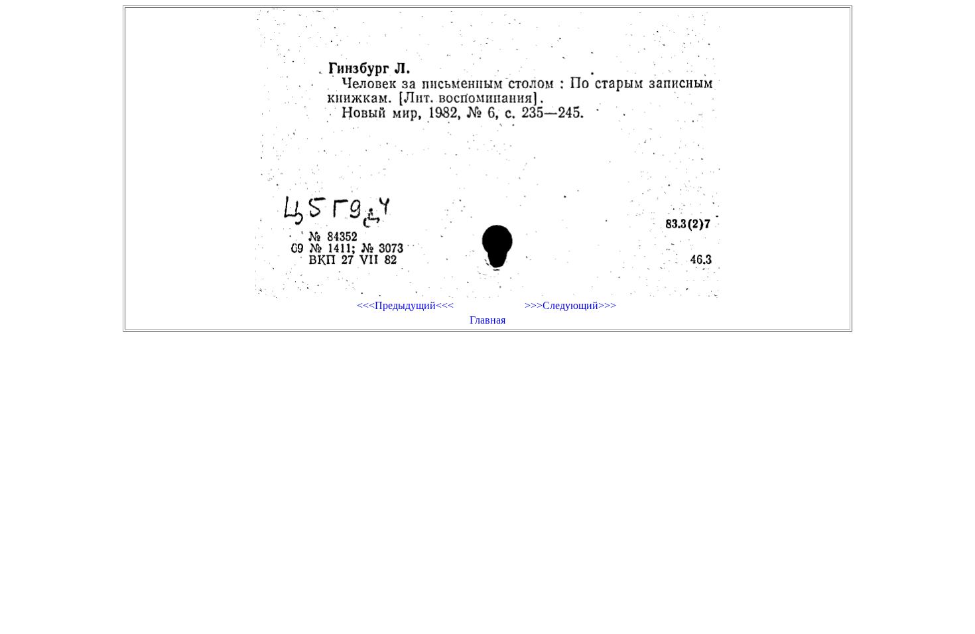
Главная (487, 320)
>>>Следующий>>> (570, 305)
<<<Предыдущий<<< (405, 305)
